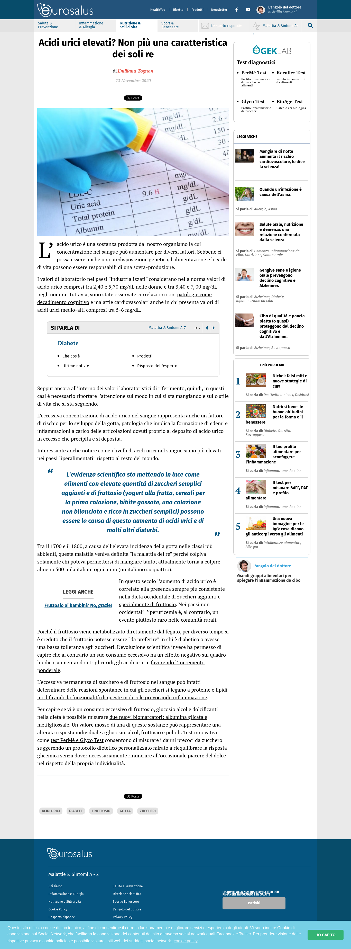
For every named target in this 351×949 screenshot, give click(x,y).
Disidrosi (302, 395)
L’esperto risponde (62, 917)
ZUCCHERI (148, 811)
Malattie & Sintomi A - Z (73, 874)
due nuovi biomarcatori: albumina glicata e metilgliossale (122, 720)
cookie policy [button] (186, 941)
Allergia (252, 546)
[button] (238, 9)
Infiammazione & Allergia (91, 25)
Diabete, (277, 297)
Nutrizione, (254, 255)
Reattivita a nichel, (279, 395)
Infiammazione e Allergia (66, 894)
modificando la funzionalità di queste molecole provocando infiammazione (122, 697)
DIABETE (75, 811)
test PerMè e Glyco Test (77, 740)
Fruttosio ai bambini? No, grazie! (78, 605)
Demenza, (262, 251)
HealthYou (157, 10)
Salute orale (273, 255)
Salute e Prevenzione (128, 886)
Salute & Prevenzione (48, 25)
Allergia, (261, 209)
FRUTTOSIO (101, 811)
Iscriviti (254, 903)
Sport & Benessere (170, 25)
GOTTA (125, 811)
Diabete (68, 343)
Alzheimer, (262, 297)
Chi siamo (55, 886)
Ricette (178, 10)
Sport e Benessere (126, 901)
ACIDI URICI (51, 811)
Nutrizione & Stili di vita (130, 25)
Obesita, (284, 431)
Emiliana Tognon (135, 71)
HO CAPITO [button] (326, 935)
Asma (272, 209)
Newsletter (219, 10)
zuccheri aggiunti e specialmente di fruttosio (169, 600)
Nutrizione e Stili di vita (65, 901)
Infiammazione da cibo (254, 301)
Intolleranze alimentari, (282, 543)
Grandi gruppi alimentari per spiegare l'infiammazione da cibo (268, 578)
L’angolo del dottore (127, 909)
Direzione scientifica (127, 894)
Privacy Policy (122, 917)
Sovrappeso (280, 348)
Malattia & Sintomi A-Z (167, 328)
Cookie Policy (58, 909)
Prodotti (197, 10)
